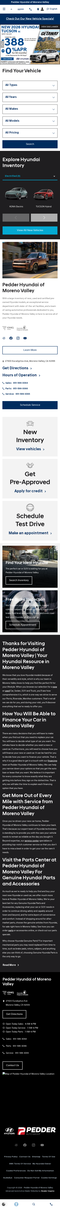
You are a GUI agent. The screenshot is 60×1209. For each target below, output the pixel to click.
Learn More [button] (30, 350)
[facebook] (10, 338)
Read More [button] (9, 965)
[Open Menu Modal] (4, 9)
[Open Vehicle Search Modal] (33, 1204)
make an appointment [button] (29, 533)
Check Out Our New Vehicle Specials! (30, 18)
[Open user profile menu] (43, 9)
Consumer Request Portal (26, 1178)
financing (52, 761)
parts (10, 930)
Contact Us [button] (12, 1065)
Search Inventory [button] (19, 580)
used (7, 691)
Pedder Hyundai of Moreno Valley (38, 1188)
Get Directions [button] (15, 368)
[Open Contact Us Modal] (51, 1204)
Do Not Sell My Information (40, 1171)
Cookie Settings (49, 1178)
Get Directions (14, 1014)
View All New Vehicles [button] (30, 230)
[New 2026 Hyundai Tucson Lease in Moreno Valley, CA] (30, 44)
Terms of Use (48, 1157)
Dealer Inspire (47, 1191)
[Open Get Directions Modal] (38, 9)
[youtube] (25, 338)
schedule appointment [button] (22, 625)
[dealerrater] (3, 338)
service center (32, 841)
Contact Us (24, 1157)
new (55, 687)
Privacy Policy (11, 1157)
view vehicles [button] (29, 449)
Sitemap (36, 1157)
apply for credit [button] (28, 491)
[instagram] (18, 338)
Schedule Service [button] (30, 405)
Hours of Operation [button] (20, 375)
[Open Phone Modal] (30, 9)
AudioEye (7, 1178)
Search (30, 144)
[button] (2, 44)
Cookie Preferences (16, 1171)
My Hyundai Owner (41, 1164)
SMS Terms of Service (20, 1164)
